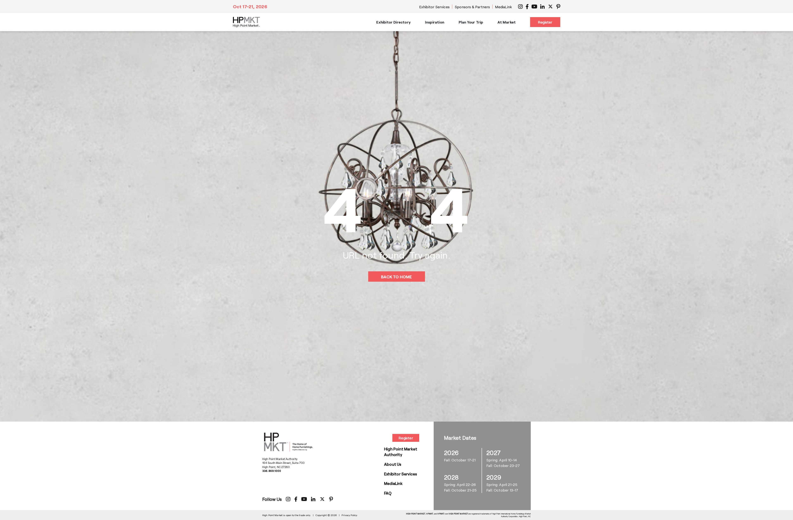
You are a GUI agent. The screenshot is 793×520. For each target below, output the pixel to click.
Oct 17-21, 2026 (250, 6)
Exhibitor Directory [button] (393, 22)
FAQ (388, 493)
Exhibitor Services (434, 7)
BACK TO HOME (396, 276)
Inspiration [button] (434, 22)
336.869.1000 (271, 471)
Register (545, 22)
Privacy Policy (349, 515)
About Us (392, 464)
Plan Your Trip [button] (471, 22)
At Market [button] (506, 22)
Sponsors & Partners (472, 7)
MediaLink (503, 7)
